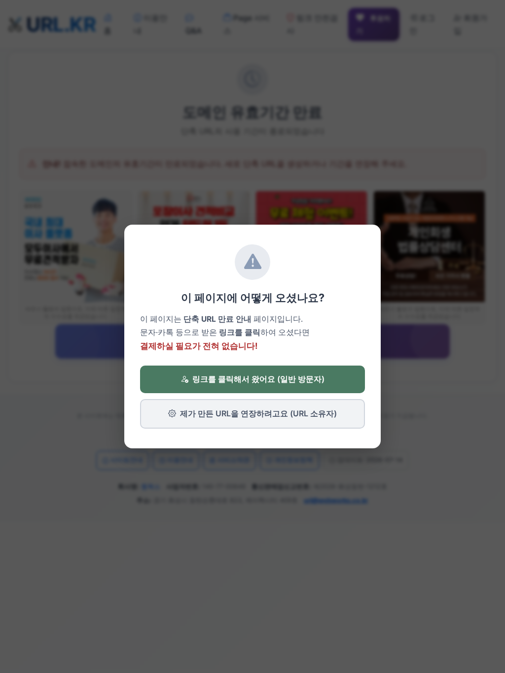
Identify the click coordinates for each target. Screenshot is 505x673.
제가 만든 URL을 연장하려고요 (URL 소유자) (258, 413)
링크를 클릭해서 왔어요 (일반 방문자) (258, 379)
